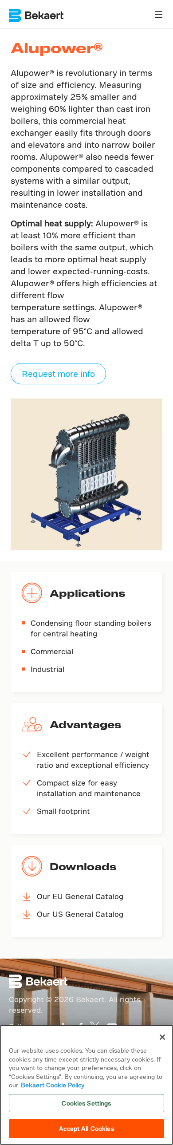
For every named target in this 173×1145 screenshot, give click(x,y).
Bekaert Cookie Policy (52, 1085)
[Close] (162, 1037)
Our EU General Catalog (80, 896)
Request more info (58, 373)
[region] (86, 1085)
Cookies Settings (86, 1103)
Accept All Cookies (86, 1128)
